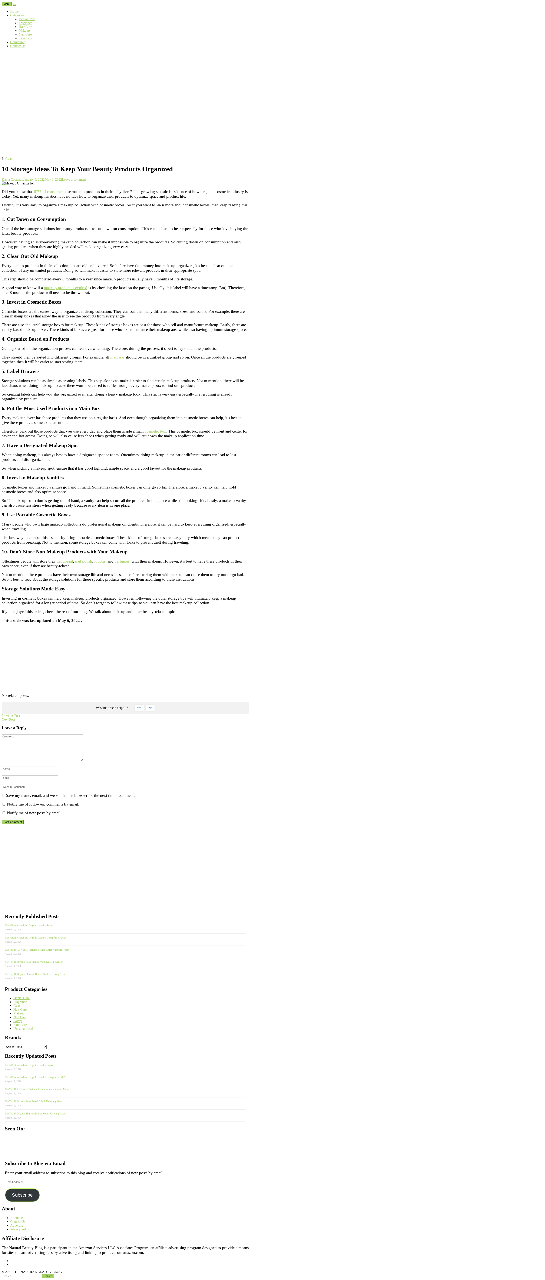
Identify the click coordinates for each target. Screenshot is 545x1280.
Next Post (8, 719)
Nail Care (25, 34)
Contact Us (17, 46)
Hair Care (25, 27)
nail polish (83, 561)
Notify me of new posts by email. (34, 813)
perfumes (122, 561)
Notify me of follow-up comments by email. (43, 804)
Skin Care (25, 38)
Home (14, 11)
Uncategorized (23, 1028)
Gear (8, 158)
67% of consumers (49, 191)
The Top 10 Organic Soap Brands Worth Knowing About (34, 961)
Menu (6, 4)
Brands (13, 1037)
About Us (16, 1218)
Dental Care (27, 19)
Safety (17, 1021)
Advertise (16, 1225)
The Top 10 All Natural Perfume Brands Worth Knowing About (37, 949)
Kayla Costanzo (12, 179)
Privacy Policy (20, 1229)
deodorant (65, 561)
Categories (17, 15)
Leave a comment (74, 179)
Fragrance (25, 23)
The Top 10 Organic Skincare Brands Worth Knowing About (35, 974)
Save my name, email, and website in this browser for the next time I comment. (70, 795)
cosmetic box (155, 431)
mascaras (117, 357)
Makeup (24, 30)
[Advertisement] (272, 125)
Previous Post (11, 715)
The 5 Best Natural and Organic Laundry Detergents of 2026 (35, 937)
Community (18, 42)
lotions (99, 561)
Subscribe (22, 1195)
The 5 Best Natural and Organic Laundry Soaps (29, 925)
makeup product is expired (65, 288)
